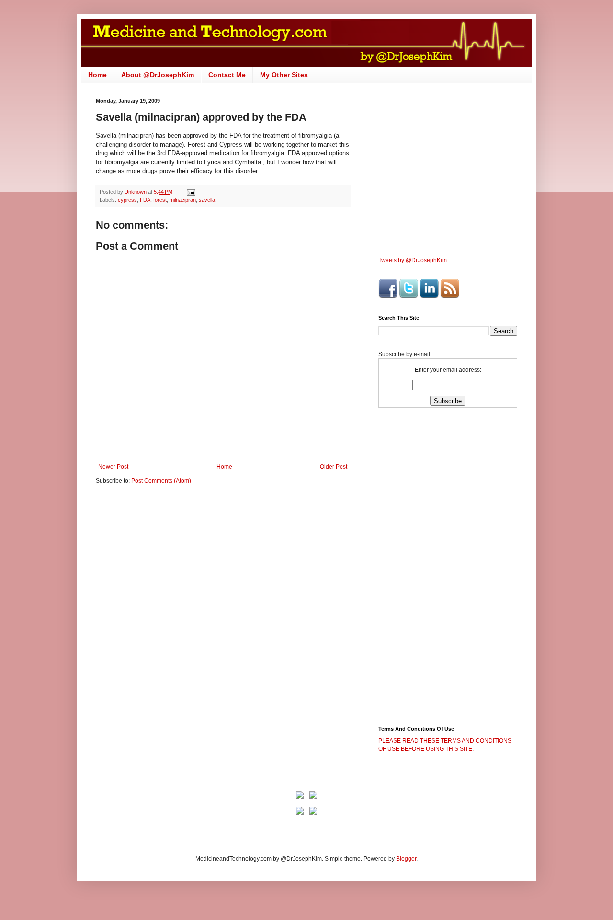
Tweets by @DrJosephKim (412, 260)
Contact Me (227, 75)
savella (207, 200)
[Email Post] (190, 192)
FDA (145, 200)
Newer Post (113, 466)
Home (97, 75)
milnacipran (183, 200)
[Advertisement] (176, 566)
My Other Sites (284, 75)
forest (160, 200)
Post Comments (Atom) (161, 480)
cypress (127, 200)
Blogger (406, 858)
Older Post (333, 466)
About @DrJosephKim (157, 75)
